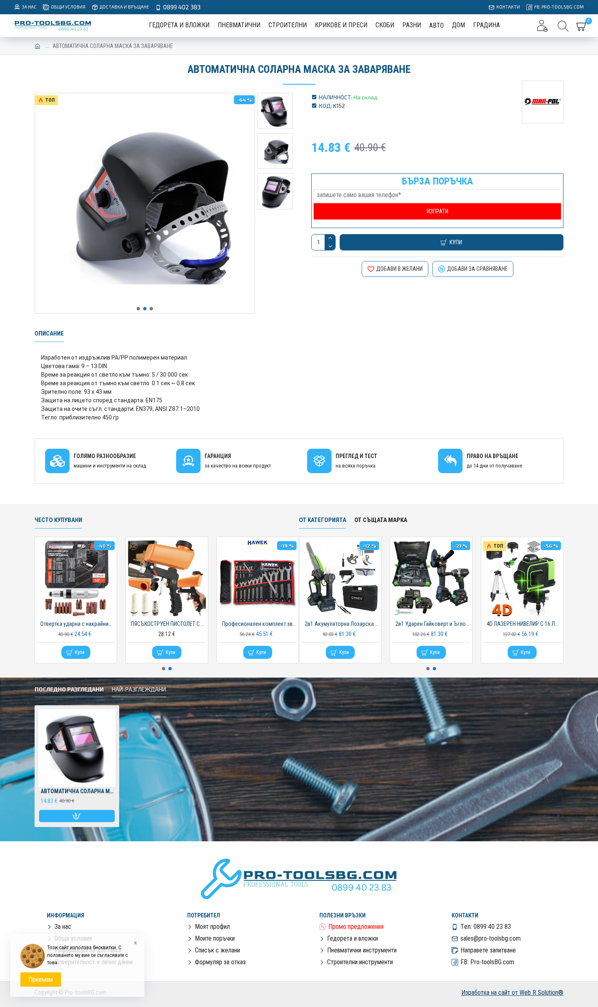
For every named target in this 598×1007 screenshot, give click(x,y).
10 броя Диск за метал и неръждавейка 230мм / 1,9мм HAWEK (342, 624)
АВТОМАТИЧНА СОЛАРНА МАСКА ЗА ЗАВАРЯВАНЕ (78, 791)
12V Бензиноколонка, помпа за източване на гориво (432, 624)
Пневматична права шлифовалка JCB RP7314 (77, 624)
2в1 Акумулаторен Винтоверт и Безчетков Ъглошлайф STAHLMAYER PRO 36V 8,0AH (524, 624)
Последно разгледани (69, 689)
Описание (49, 333)
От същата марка (380, 520)
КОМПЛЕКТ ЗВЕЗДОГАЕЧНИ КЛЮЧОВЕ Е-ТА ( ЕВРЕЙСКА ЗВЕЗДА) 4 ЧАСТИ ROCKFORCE (168, 624)
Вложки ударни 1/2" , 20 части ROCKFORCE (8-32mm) (259, 624)
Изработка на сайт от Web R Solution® (512, 992)
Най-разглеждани (139, 689)
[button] (138, 308)
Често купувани (58, 520)
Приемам (40, 979)
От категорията (322, 520)
